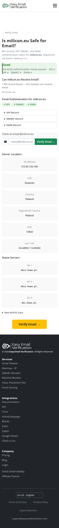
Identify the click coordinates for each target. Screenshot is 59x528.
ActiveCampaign (11, 416)
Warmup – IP (9, 368)
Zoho (5, 426)
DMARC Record (14, 118)
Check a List (8, 440)
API (4, 406)
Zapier (5, 431)
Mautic (6, 421)
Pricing (6, 455)
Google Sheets (10, 435)
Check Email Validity (13, 471)
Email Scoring (9, 387)
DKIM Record (13, 125)
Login (5, 464)
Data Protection (28, 510)
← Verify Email (10, 32)
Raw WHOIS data (13, 312)
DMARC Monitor (11, 373)
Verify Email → (46, 141)
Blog (4, 460)
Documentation (11, 402)
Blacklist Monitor (11, 377)
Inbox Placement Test (14, 382)
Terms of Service (18, 502)
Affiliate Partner (11, 476)
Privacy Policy (40, 502)
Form (5, 411)
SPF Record (12, 112)
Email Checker (10, 363)
